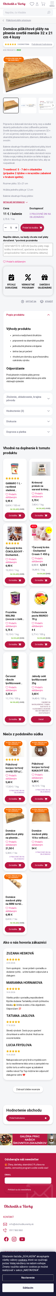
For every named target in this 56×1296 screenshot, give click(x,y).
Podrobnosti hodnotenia (42, 44)
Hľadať (49, 12)
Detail (41, 719)
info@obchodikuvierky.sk (21, 1224)
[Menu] (52, 4)
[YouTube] (22, 1238)
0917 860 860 (16, 1230)
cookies (22, 1259)
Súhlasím (28, 1287)
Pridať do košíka (30, 227)
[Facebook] (6, 1238)
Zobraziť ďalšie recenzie (28, 1089)
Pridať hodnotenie (17, 1118)
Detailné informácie (14, 202)
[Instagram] (13, 1238)
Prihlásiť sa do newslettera (19, 1190)
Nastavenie (28, 1277)
